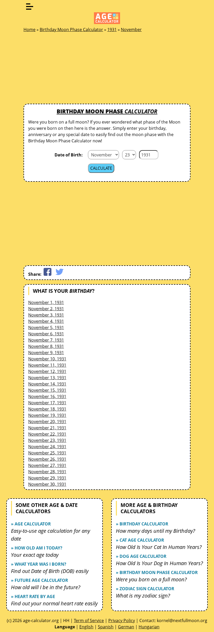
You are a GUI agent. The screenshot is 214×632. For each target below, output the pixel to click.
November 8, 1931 (46, 346)
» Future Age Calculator (39, 580)
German (126, 627)
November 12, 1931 (47, 371)
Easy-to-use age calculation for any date (50, 534)
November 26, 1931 (47, 459)
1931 (112, 29)
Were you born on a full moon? (151, 579)
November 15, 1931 (47, 390)
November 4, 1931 (46, 321)
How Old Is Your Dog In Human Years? (159, 563)
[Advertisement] (62, 69)
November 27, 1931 (47, 465)
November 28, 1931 (47, 472)
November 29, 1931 (47, 478)
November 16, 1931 (47, 396)
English (86, 627)
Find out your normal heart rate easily (54, 603)
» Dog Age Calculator (141, 556)
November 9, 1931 (46, 352)
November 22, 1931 (47, 434)
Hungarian (149, 627)
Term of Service (89, 620)
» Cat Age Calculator (140, 540)
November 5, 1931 (46, 327)
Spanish (106, 627)
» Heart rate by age (33, 596)
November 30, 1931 (47, 484)
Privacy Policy (121, 620)
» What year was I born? (38, 564)
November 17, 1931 (47, 403)
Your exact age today (34, 554)
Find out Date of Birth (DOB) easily (49, 571)
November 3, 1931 (46, 315)
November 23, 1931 (47, 440)
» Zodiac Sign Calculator (145, 589)
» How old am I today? (36, 548)
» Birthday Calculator (142, 524)
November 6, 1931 (46, 334)
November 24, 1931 (47, 446)
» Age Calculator (31, 524)
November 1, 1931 (46, 302)
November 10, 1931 (47, 359)
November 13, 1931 (47, 378)
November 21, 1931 (47, 428)
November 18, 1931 (47, 409)
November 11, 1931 (47, 365)
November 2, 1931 (46, 309)
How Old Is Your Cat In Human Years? (159, 547)
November (131, 29)
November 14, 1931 (47, 384)
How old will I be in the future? (45, 587)
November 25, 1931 (47, 453)
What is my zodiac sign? (143, 595)
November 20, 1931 (47, 421)
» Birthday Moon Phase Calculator (157, 572)
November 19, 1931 (47, 415)
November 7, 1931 (46, 340)
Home (29, 29)
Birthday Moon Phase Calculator (71, 29)
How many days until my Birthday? (155, 530)
